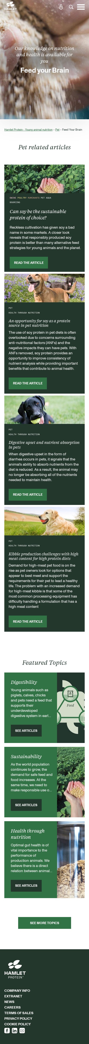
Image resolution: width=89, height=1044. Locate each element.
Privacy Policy (18, 1018)
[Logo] (10, 7)
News (9, 1001)
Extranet (13, 996)
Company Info (17, 990)
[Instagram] (22, 1030)
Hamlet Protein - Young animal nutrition (28, 129)
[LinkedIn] (14, 1030)
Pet (57, 129)
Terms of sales (18, 1012)
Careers (12, 1007)
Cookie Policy (17, 1024)
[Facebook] (7, 1030)
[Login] (60, 7)
